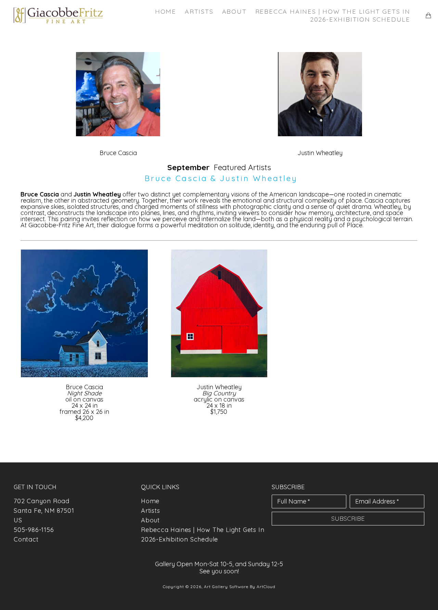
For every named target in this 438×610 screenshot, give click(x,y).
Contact (26, 539)
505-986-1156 (34, 530)
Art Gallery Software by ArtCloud (239, 586)
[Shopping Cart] (428, 15)
